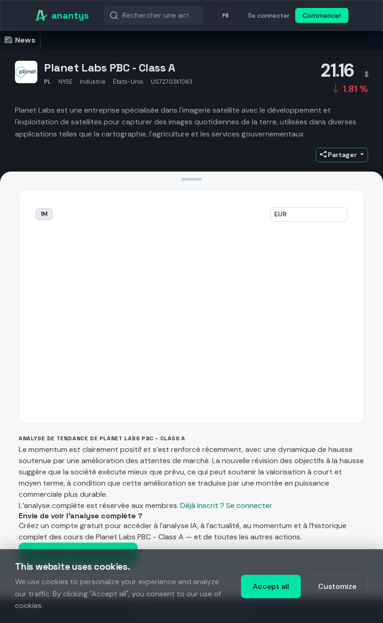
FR (225, 15)
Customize (337, 586)
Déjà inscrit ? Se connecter (226, 505)
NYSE (65, 82)
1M (44, 214)
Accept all (271, 586)
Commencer (322, 15)
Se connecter (269, 15)
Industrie (93, 82)
